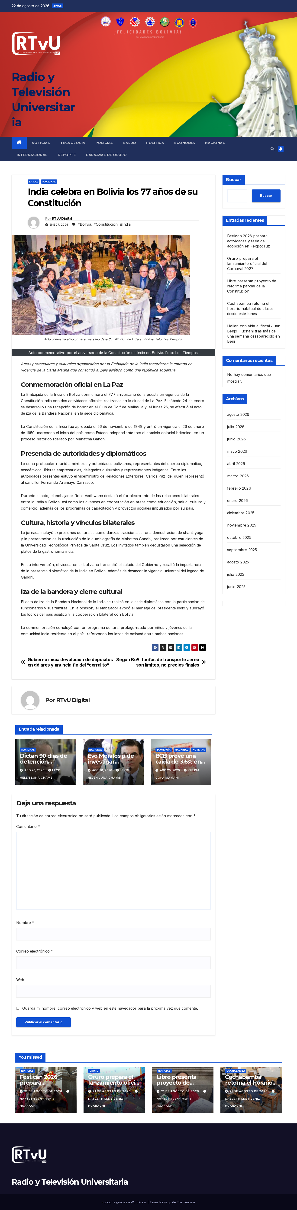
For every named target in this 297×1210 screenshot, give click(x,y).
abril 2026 (236, 463)
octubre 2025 (239, 537)
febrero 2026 (239, 488)
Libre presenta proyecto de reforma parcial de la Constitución (251, 286)
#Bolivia (84, 224)
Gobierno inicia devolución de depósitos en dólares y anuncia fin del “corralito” (70, 662)
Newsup (165, 1202)
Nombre (25, 922)
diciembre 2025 (241, 513)
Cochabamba (235, 1070)
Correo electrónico (34, 951)
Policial (104, 143)
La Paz (33, 181)
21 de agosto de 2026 (43, 1091)
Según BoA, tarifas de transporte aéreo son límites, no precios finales (157, 662)
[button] (272, 148)
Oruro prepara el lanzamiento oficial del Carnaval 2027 (247, 263)
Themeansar (186, 1202)
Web (20, 979)
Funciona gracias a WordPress (125, 1202)
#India (125, 224)
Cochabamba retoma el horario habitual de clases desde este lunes (250, 308)
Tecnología (72, 143)
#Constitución (106, 224)
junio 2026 (236, 439)
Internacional (32, 155)
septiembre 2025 (242, 549)
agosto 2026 (238, 414)
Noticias (41, 143)
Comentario (28, 826)
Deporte (67, 155)
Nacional (215, 143)
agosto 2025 (238, 562)
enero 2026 (237, 500)
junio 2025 (236, 586)
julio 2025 (235, 574)
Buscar (233, 179)
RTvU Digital (62, 218)
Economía (184, 143)
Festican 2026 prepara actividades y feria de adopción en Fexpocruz (248, 241)
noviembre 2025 (241, 525)
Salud (129, 143)
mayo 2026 (237, 451)
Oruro (94, 1070)
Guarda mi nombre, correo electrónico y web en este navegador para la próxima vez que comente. (110, 1008)
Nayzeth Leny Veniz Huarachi (37, 1102)
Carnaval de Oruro (106, 155)
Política (155, 143)
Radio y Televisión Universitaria (70, 1182)
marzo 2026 (238, 476)
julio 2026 (236, 426)
